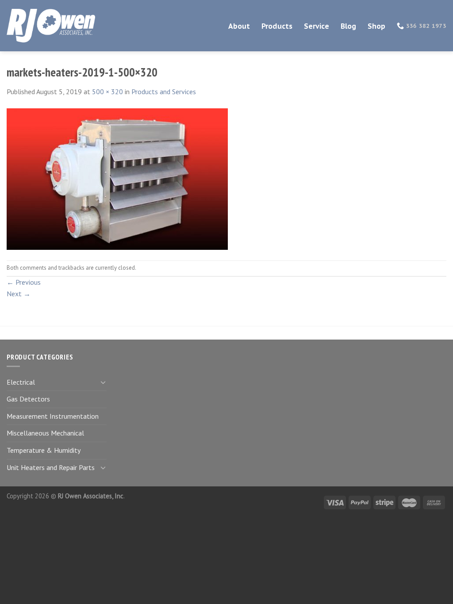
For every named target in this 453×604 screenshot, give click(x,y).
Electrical (21, 382)
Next (19, 293)
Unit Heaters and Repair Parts (51, 467)
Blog (348, 26)
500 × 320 (107, 91)
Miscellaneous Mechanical (45, 432)
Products (276, 26)
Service (316, 26)
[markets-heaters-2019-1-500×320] (117, 178)
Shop (376, 26)
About (239, 26)
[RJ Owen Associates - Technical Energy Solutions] (51, 26)
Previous (24, 282)
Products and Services (163, 91)
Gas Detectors (28, 398)
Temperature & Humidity (44, 450)
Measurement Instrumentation (53, 416)
